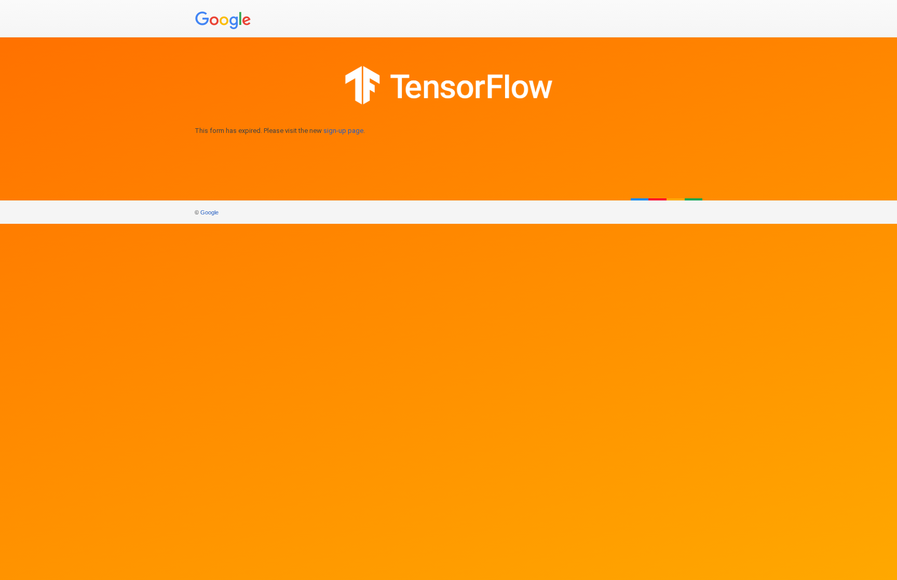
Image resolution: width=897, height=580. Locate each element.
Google (209, 212)
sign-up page (343, 130)
